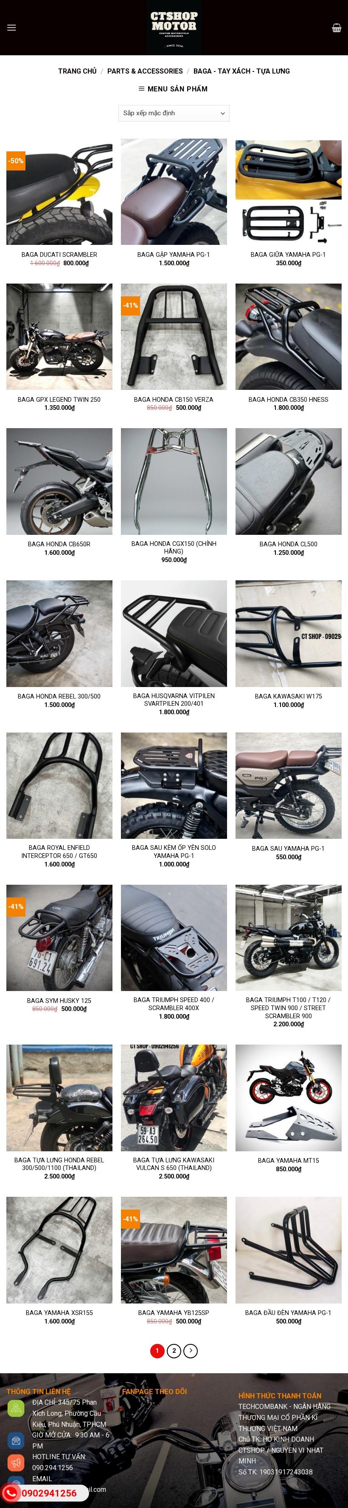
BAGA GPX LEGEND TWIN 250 (59, 399)
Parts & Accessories (145, 71)
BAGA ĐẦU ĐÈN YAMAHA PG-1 (288, 1313)
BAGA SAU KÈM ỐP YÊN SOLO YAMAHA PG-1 (174, 852)
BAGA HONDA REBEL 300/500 (59, 696)
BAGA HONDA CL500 (288, 544)
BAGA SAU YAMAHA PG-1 (288, 848)
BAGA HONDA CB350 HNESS (288, 399)
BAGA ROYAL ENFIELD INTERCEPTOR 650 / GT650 (59, 852)
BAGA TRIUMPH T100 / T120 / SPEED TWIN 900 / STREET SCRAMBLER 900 (288, 1008)
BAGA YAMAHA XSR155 (59, 1313)
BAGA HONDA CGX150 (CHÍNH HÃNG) (174, 548)
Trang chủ (77, 71)
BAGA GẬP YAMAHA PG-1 (174, 254)
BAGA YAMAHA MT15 (288, 1160)
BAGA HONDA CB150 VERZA (173, 399)
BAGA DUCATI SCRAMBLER (59, 254)
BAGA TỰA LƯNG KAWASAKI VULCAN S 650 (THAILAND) (173, 1164)
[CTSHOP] (174, 27)
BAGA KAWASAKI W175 (288, 696)
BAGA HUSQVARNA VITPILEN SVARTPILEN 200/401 (174, 700)
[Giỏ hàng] (337, 27)
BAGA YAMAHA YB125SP (173, 1313)
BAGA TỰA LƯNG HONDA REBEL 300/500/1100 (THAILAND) (59, 1164)
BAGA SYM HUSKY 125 (59, 1001)
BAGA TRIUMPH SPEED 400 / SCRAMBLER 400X (174, 1004)
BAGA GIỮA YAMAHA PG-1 (288, 254)
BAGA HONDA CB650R (59, 544)
